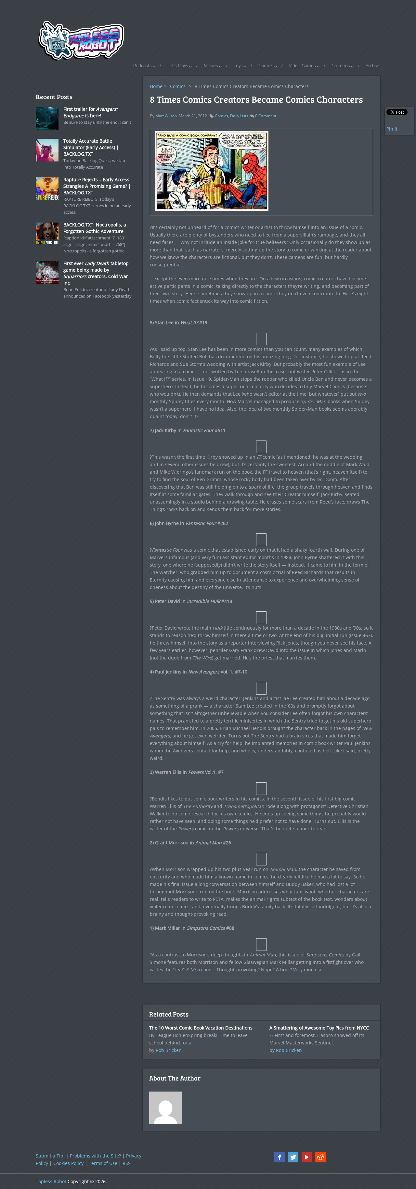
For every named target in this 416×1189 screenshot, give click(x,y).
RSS (127, 1163)
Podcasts (142, 65)
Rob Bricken (169, 1050)
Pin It (391, 129)
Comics (265, 65)
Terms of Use (103, 1163)
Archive (373, 65)
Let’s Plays (177, 65)
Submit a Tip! (50, 1156)
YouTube (307, 1157)
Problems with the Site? (95, 1156)
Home (156, 86)
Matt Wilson (166, 116)
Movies (211, 65)
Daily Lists (239, 116)
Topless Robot (51, 1181)
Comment (265, 116)
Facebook (279, 1157)
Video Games (302, 65)
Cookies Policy (68, 1163)
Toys (238, 65)
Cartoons (341, 65)
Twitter (293, 1157)
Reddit (320, 1157)
